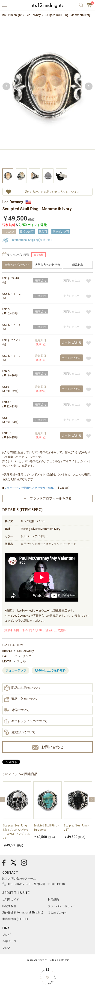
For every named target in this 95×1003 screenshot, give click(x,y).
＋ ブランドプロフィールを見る (47, 498)
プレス (6, 947)
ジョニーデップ (15, 670)
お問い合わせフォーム (22, 878)
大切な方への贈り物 (47, 264)
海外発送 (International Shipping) (22, 912)
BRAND (7, 650)
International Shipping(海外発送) (32, 240)
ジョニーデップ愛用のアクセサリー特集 (29, 488)
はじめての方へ (57, 912)
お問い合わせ (52, 747)
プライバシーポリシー (61, 906)
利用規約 (53, 899)
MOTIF (6, 661)
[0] (89, 6)
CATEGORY (9, 656)
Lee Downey (33, 15)
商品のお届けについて (26, 687)
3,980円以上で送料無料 (50, 670)
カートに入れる (71, 342)
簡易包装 (77, 264)
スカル (21, 661)
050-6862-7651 (19, 884)
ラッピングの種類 (18, 254)
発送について (20, 710)
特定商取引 (9, 906)
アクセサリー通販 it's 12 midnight (47, 5)
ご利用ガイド (10, 899)
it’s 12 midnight (12, 15)
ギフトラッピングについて (29, 721)
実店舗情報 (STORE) (15, 919)
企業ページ (9, 941)
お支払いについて (23, 732)
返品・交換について (24, 699)
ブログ (6, 934)
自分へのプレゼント (17, 264)
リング (26, 656)
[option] (47, 95)
